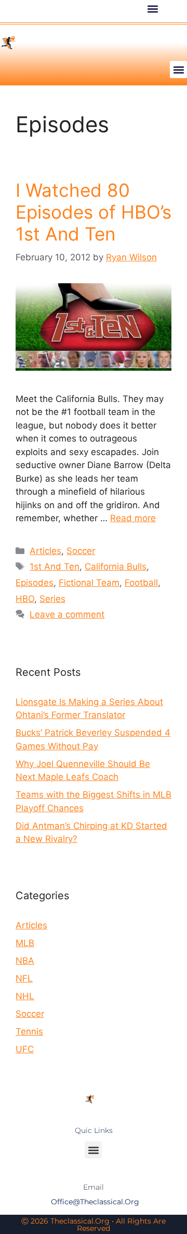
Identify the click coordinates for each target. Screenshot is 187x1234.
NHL (25, 996)
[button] (152, 8)
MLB (25, 943)
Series (52, 599)
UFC (25, 1049)
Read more (133, 518)
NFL (24, 978)
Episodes (35, 582)
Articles (45, 551)
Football (141, 582)
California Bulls (115, 566)
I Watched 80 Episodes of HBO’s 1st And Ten (93, 212)
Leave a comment (67, 614)
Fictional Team (89, 582)
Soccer (80, 551)
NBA (25, 960)
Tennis (29, 1031)
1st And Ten (54, 566)
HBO (25, 599)
